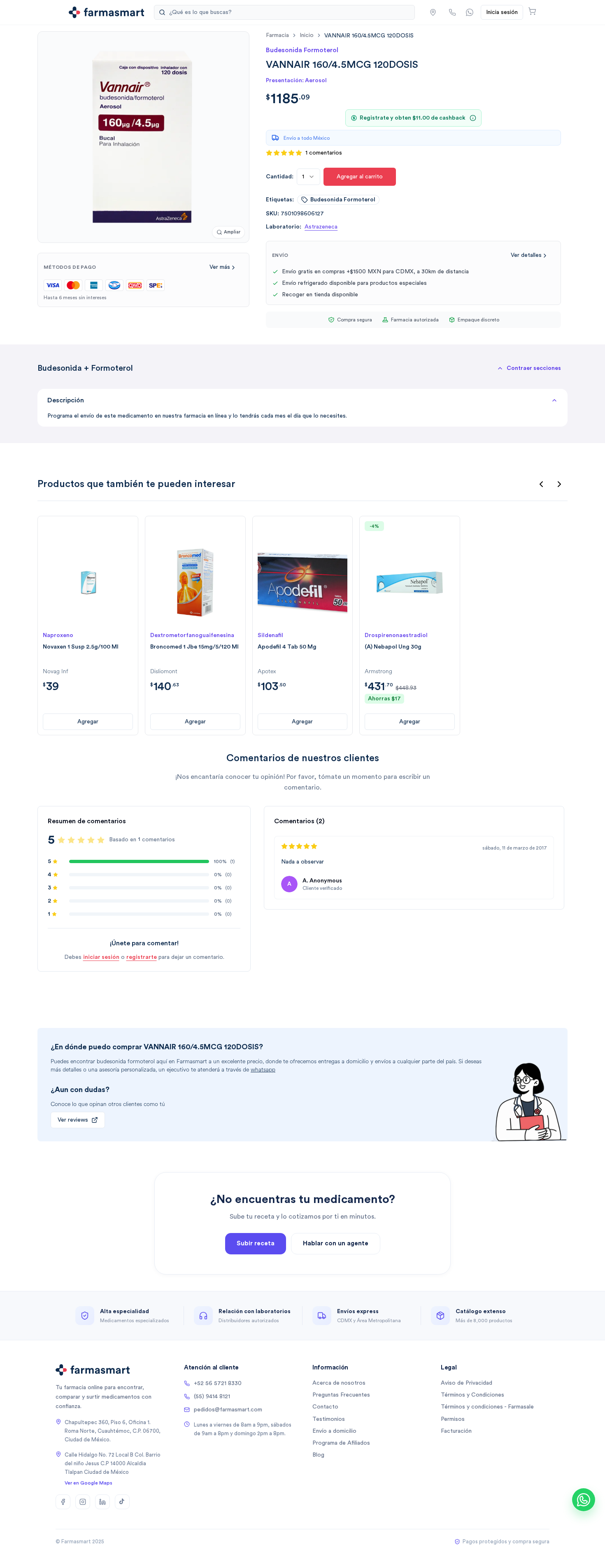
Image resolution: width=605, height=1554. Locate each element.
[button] (433, 12)
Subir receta (256, 1243)
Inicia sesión (502, 12)
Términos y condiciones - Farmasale (487, 1407)
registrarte (141, 957)
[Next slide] (559, 484)
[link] (369, 35)
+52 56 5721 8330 (218, 1383)
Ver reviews (73, 1120)
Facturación (456, 1431)
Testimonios (328, 1419)
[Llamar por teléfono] (452, 12)
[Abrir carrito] (532, 11)
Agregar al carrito (360, 177)
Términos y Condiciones (472, 1395)
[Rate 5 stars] (101, 840)
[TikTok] (122, 1501)
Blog (318, 1455)
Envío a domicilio (334, 1431)
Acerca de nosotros (338, 1383)
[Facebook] (63, 1501)
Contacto (325, 1407)
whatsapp (263, 1070)
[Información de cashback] (473, 118)
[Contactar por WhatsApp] (469, 12)
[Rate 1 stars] (61, 840)
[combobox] (308, 177)
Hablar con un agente (335, 1243)
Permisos (453, 1419)
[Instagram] (82, 1501)
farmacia (277, 35)
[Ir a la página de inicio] (106, 12)
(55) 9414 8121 (212, 1396)
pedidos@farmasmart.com (228, 1410)
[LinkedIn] (102, 1501)
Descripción (65, 400)
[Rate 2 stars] (71, 840)
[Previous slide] (541, 484)
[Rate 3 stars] (81, 840)
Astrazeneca (321, 227)
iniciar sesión (101, 957)
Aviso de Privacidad (466, 1383)
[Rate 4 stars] (91, 840)
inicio (307, 35)
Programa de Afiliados (341, 1443)
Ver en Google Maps (88, 1482)
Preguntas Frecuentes (341, 1395)
